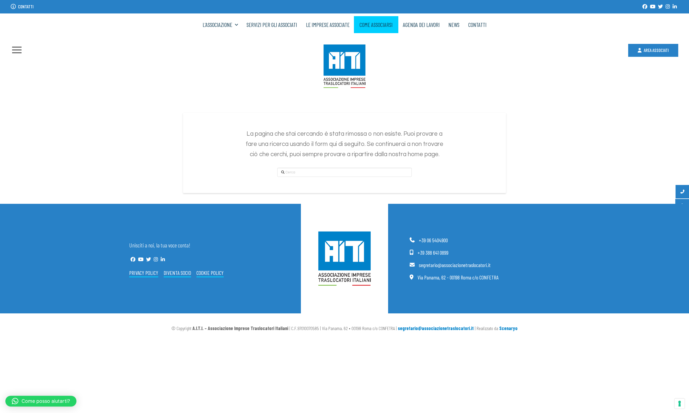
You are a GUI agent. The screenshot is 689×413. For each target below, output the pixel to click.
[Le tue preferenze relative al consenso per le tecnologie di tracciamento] (679, 403)
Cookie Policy (210, 273)
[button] (17, 50)
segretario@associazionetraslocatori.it (436, 328)
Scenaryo (508, 328)
